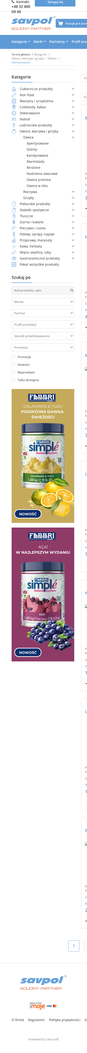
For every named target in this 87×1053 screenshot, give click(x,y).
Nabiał (25, 119)
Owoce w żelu (37, 185)
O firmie (18, 1020)
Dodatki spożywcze (34, 210)
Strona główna (21, 54)
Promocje (24, 357)
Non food (27, 95)
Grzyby (28, 198)
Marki (38, 41)
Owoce (52, 58)
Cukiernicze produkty (36, 89)
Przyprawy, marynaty (36, 240)
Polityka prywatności (65, 1020)
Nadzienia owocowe (42, 173)
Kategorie (19, 41)
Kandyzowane (37, 155)
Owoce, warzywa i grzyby (28, 58)
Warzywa (30, 192)
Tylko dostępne (28, 380)
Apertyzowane (38, 143)
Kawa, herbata (31, 246)
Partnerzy (57, 41)
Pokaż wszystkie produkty (39, 264)
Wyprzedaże (26, 372)
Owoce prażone (39, 179)
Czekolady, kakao (33, 107)
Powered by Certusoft (44, 1039)
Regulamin (36, 1020)
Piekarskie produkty (35, 204)
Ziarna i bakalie (32, 222)
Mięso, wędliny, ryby (35, 252)
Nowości (23, 364)
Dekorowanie (30, 113)
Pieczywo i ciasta (32, 228)
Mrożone (33, 167)
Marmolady (35, 161)
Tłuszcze (26, 216)
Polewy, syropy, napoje (37, 234)
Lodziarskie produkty (36, 125)
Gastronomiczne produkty (40, 258)
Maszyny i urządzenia (36, 101)
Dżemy (32, 149)
